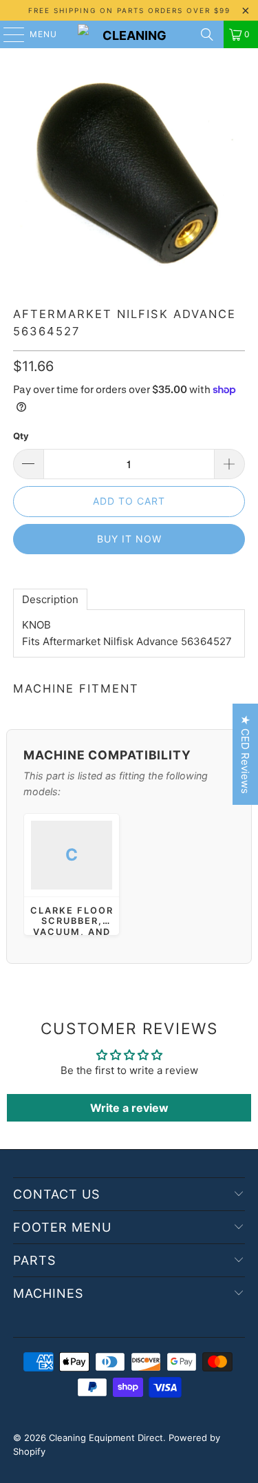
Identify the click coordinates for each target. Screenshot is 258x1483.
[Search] (207, 34)
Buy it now (129, 539)
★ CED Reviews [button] (245, 754)
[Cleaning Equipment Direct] (129, 34)
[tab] (50, 599)
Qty (21, 435)
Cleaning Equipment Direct (106, 1437)
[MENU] (7, 34)
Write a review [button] (129, 1108)
